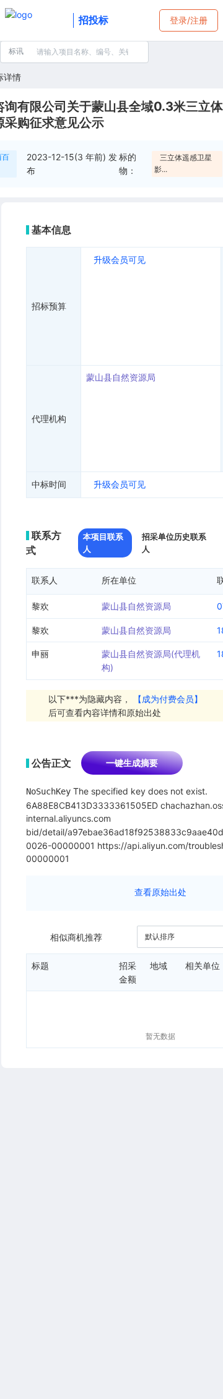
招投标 (93, 20)
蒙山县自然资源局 (120, 377)
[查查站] (36, 20)
